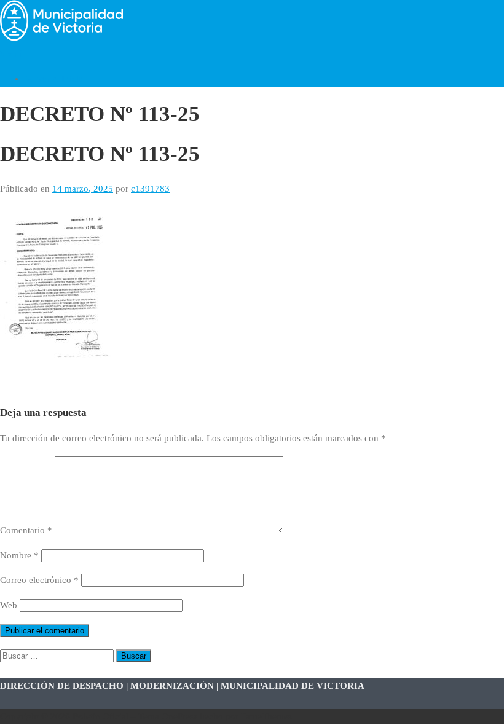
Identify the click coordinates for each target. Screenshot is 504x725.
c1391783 (150, 189)
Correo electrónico (39, 580)
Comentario (26, 530)
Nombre (19, 555)
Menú (11, 54)
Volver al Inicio (54, 79)
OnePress (179, 716)
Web (8, 605)
